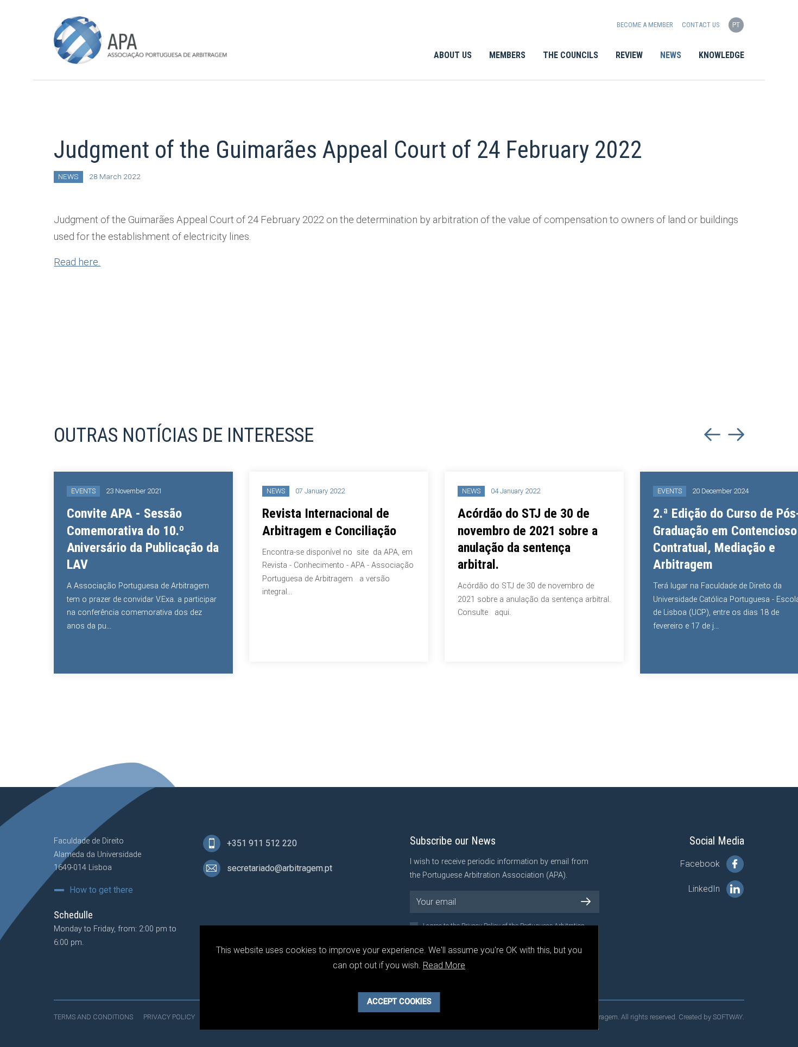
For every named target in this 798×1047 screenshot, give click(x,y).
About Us (453, 55)
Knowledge (721, 55)
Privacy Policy (169, 1017)
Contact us (700, 25)
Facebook (701, 864)
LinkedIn (705, 889)
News (670, 55)
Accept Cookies (399, 1001)
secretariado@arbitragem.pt (278, 869)
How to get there (101, 890)
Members (507, 55)
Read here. (77, 262)
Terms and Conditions (93, 1017)
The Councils (570, 55)
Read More (444, 965)
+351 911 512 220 (261, 844)
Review (629, 55)
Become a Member (645, 25)
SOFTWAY (728, 1017)
